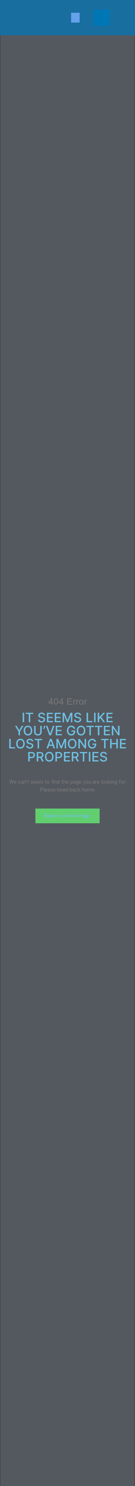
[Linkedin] (101, 17)
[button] (75, 18)
